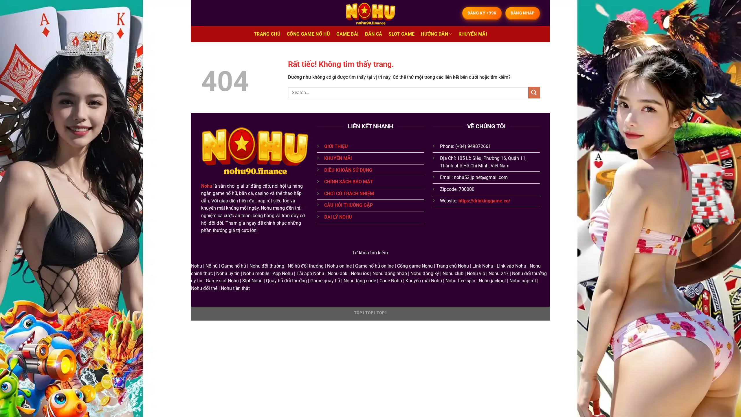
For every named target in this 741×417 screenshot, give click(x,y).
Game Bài (347, 34)
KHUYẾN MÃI (338, 158)
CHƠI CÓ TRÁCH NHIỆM (349, 193)
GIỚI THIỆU (336, 146)
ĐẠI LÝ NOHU (338, 217)
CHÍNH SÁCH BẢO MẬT (348, 181)
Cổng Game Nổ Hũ (308, 34)
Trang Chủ (267, 34)
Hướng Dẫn (434, 34)
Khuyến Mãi (472, 34)
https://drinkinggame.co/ (484, 201)
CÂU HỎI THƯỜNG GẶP (348, 205)
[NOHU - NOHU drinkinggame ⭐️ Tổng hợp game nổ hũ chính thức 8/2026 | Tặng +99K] (370, 13)
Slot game (401, 34)
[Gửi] (534, 92)
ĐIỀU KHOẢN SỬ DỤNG (348, 170)
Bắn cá (373, 34)
